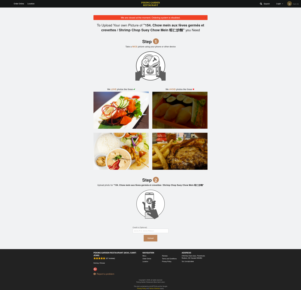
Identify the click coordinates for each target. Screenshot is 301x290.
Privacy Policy (166, 261)
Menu (144, 256)
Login (278, 4)
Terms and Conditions (169, 258)
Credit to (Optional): (140, 227)
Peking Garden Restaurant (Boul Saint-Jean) (115, 254)
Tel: (188, 261)
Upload (150, 238)
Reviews (165, 256)
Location (30, 4)
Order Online (19, 4)
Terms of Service (154, 288)
